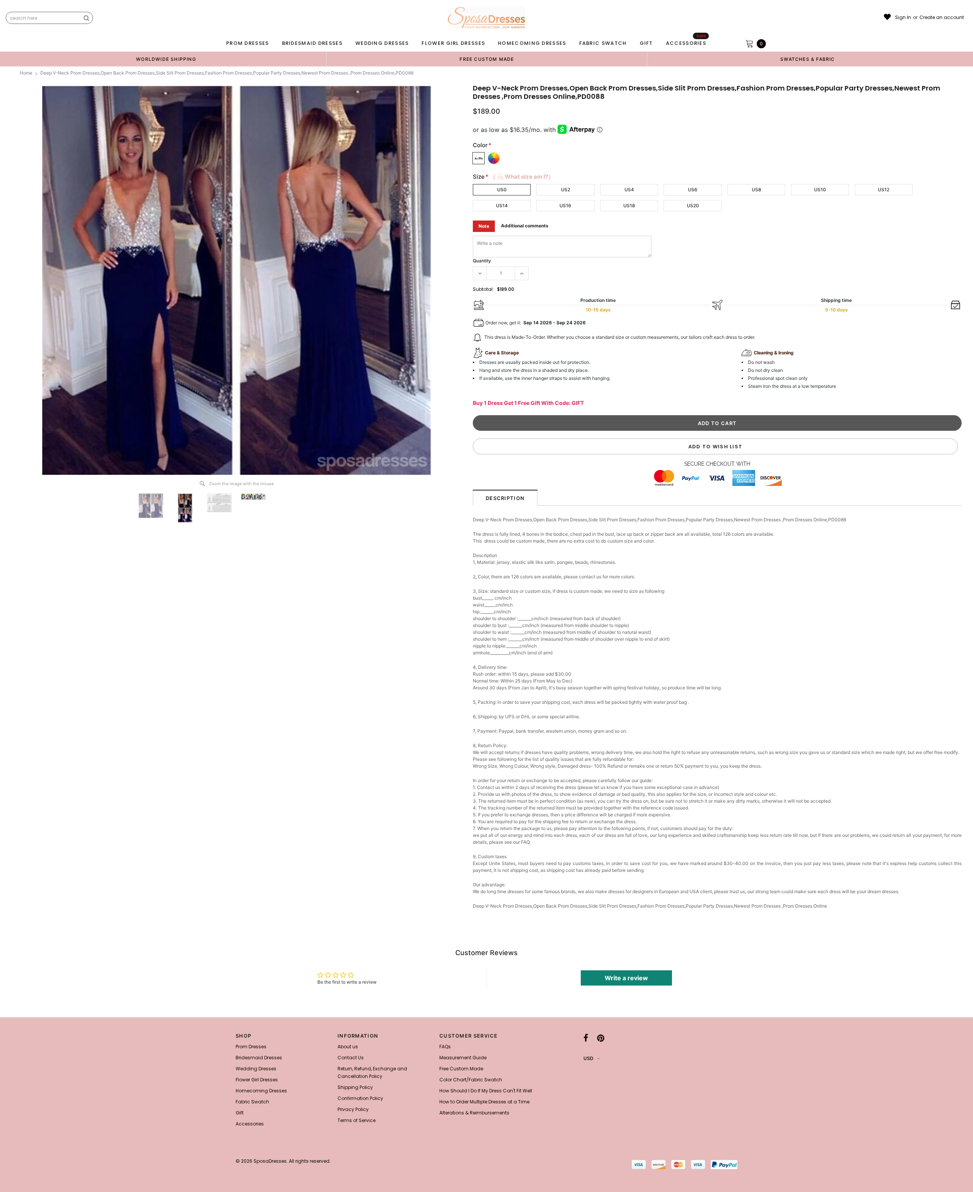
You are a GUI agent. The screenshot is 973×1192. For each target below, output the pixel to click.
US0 (502, 189)
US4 (629, 189)
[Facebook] (585, 1038)
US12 (883, 189)
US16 (565, 205)
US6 (692, 189)
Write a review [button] (626, 978)
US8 (756, 189)
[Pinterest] (600, 1038)
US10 (820, 189)
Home (26, 73)
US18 (629, 205)
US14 (502, 205)
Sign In (903, 17)
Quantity (482, 260)
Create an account (941, 17)
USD (588, 1058)
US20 (693, 205)
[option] (166, 59)
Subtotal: (483, 289)
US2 (565, 189)
